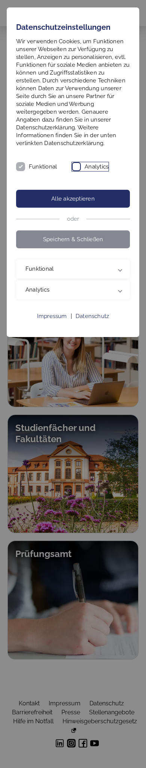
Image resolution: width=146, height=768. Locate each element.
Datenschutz (92, 331)
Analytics (97, 166)
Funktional (43, 166)
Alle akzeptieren (73, 198)
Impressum (52, 331)
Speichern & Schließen (73, 239)
